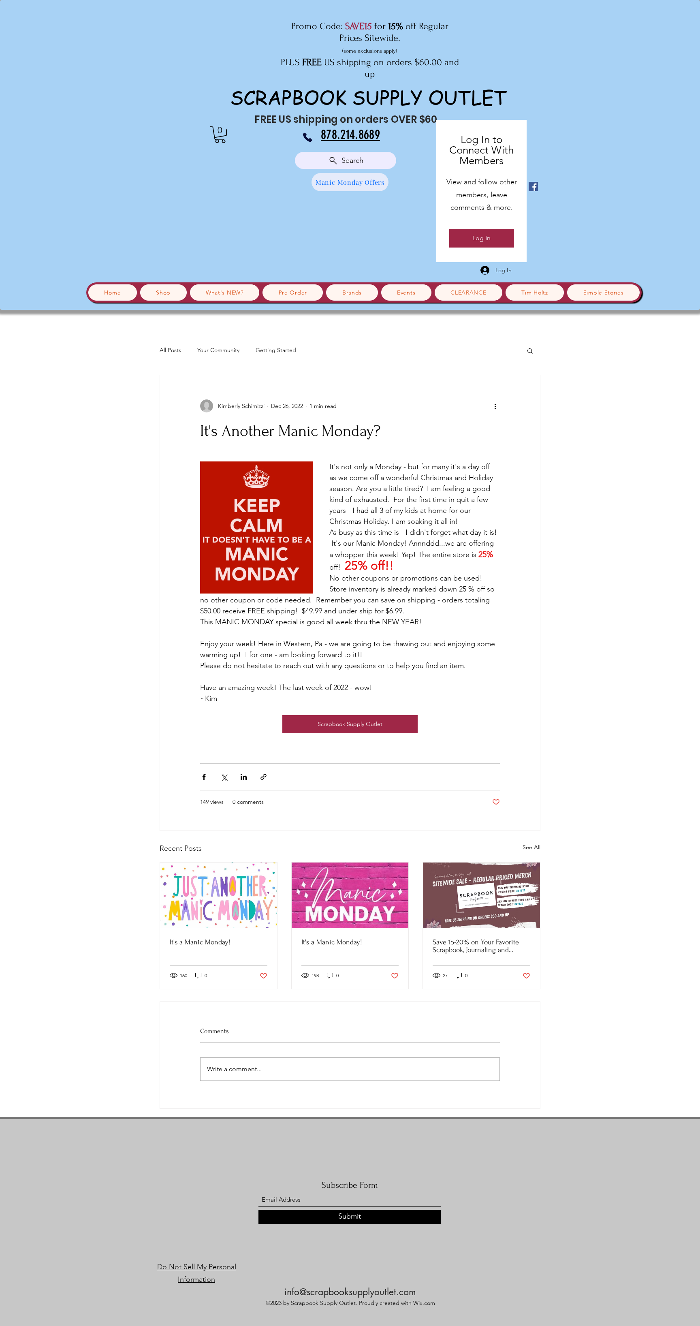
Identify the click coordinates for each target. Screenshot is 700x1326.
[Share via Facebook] (204, 777)
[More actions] (495, 406)
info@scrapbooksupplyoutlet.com (350, 1292)
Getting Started (276, 350)
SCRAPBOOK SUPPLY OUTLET (368, 97)
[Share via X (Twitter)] (224, 777)
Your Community (218, 350)
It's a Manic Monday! (200, 942)
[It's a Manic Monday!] (218, 895)
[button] (220, 134)
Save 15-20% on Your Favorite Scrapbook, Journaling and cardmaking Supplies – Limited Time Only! (478, 946)
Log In (481, 238)
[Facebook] (533, 186)
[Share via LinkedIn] (244, 777)
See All (531, 847)
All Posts (170, 350)
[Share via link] (263, 777)
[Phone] (307, 137)
